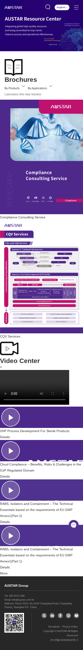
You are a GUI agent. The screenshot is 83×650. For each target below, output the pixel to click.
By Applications (37, 88)
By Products (12, 88)
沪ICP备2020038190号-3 (64, 640)
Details (5, 437)
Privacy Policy (70, 626)
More (4, 573)
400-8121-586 (17, 595)
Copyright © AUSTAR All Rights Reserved (60, 633)
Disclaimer (54, 626)
